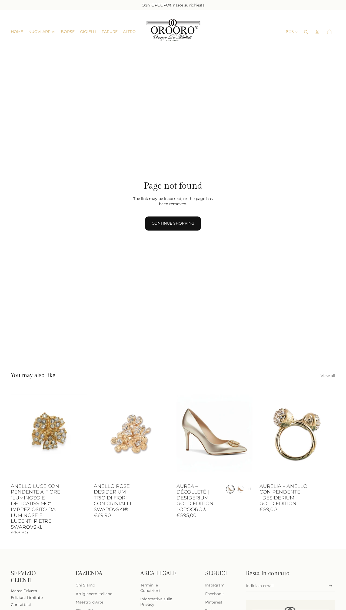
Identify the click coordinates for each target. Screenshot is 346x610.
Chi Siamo (85, 585)
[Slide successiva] (79, 433)
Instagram (215, 585)
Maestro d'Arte (89, 602)
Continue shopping (173, 223)
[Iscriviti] (330, 586)
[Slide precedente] (19, 433)
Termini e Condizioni (150, 588)
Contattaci (21, 604)
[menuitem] (129, 32)
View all (328, 375)
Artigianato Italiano (94, 593)
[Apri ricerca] (306, 32)
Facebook (214, 593)
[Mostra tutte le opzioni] (249, 489)
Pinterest (213, 602)
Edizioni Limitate (27, 597)
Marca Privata (24, 590)
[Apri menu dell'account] (317, 32)
